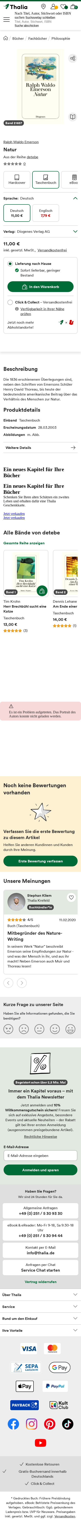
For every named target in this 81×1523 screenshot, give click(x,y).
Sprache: (18, 198)
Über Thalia (11, 1294)
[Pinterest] (49, 1424)
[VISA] (28, 1349)
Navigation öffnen (6, 19)
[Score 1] (8, 1029)
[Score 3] (39, 1029)
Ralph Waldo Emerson (21, 142)
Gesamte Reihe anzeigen (24, 543)
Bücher (18, 38)
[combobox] (10, 263)
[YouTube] (40, 1443)
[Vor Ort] (43, 6)
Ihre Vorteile (12, 1330)
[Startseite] (5, 38)
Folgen (71, 897)
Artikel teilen (72, 58)
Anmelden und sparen (40, 1169)
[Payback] (24, 1406)
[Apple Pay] (24, 1387)
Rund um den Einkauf (19, 1318)
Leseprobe (72, 116)
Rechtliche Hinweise (40, 1136)
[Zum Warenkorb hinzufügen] (42, 590)
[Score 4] (55, 1029)
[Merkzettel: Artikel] (63, 6)
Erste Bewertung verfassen (40, 861)
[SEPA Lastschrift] (26, 1368)
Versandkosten (64, 1516)
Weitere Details (18, 447)
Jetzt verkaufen (14, 514)
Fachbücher (37, 38)
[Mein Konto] (53, 6)
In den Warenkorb (44, 286)
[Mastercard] (52, 1349)
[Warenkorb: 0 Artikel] (73, 6)
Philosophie (61, 38)
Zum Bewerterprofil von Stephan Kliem (41, 902)
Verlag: (26, 231)
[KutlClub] (59, 1406)
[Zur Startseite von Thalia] (25, 6)
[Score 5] (70, 1029)
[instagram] (31, 1424)
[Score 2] (24, 1029)
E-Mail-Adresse (16, 1146)
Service (8, 1306)
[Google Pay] (59, 1368)
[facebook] (13, 1424)
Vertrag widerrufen (40, 1281)
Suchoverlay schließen (40, 17)
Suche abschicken (27, 25)
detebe (32, 157)
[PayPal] (55, 1387)
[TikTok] (67, 1424)
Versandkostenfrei (52, 250)
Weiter (22, 983)
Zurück (8, 983)
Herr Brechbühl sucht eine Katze (25, 591)
